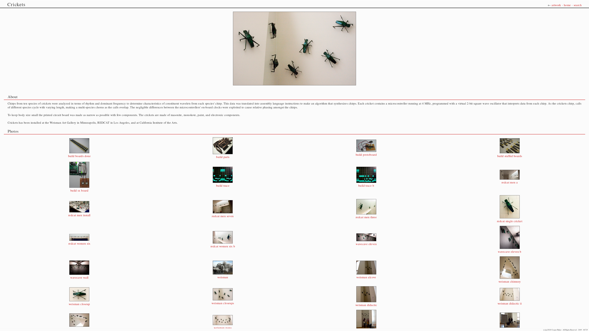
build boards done (79, 156)
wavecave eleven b (509, 251)
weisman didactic (366, 305)
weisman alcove (366, 277)
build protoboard (366, 154)
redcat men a (510, 182)
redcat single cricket (509, 221)
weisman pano (223, 328)
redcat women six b (223, 246)
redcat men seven (223, 216)
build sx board (79, 190)
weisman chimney (510, 281)
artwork (556, 5)
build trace (222, 185)
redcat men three (366, 217)
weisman (222, 277)
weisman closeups (223, 303)
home (567, 5)
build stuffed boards (509, 156)
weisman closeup (79, 304)
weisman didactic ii (510, 303)
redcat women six (79, 243)
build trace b (366, 185)
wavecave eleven (366, 244)
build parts (222, 157)
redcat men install (79, 215)
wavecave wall (79, 277)
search (578, 5)
